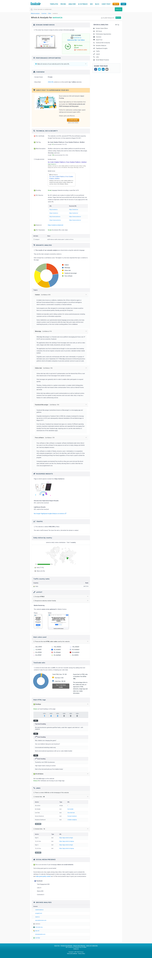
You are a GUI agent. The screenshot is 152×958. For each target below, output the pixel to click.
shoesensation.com (40, 934)
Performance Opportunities (103, 34)
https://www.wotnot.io (55, 220)
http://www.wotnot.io (54, 216)
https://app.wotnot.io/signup (66, 841)
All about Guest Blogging (66, 945)
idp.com (37, 930)
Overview (98, 37)
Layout (98, 54)
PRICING (63, 4)
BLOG (97, 4)
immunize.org (38, 927)
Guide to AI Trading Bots (92, 945)
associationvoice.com (40, 920)
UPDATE (119, 17)
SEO (91, 4)
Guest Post (99, 40)
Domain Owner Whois (102, 28)
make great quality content (43, 876)
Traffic (98, 51)
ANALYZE (118, 9)
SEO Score (99, 31)
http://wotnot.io (53, 209)
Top (118, 24)
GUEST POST (106, 4)
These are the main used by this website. (51, 641)
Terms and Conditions (72, 953)
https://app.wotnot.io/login (66, 837)
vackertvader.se (39, 909)
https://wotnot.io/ (73, 209)
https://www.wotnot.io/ (75, 216)
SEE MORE (38, 824)
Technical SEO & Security (103, 42)
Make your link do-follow (76, 40)
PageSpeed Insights (101, 48)
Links (97, 57)
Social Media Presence (102, 60)
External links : (39, 829)
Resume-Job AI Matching (79, 945)
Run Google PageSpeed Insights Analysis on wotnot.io (49, 513)
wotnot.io (77, 38)
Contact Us (76, 948)
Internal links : (39, 796)
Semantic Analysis (101, 45)
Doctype (38, 596)
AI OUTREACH (83, 4)
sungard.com (38, 913)
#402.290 (50, 82)
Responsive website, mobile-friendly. (44, 600)
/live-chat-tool (71, 812)
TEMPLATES (54, 4)
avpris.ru (37, 916)
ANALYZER (72, 4)
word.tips (37, 937)
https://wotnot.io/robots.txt (55, 225)
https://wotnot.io (53, 213)
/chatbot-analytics (72, 819)
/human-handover (72, 816)
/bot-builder (70, 809)
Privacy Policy (81, 953)
